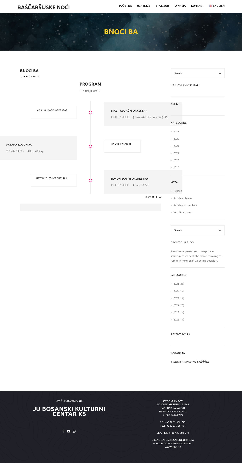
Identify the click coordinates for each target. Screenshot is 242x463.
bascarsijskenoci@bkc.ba (177, 440)
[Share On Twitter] (153, 197)
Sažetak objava (182, 198)
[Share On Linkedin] (160, 197)
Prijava (177, 190)
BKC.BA (177, 447)
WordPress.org (182, 212)
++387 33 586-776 (179, 432)
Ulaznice (143, 5)
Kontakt (197, 5)
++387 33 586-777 (175, 425)
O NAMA (180, 5)
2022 (176, 138)
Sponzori (163, 5)
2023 (176, 145)
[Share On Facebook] (156, 197)
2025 (176, 160)
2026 (176, 167)
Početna (125, 5)
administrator (31, 76)
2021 (176, 131)
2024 (176, 153)
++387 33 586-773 (175, 422)
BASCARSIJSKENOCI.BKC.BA (176, 443)
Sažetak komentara (185, 205)
